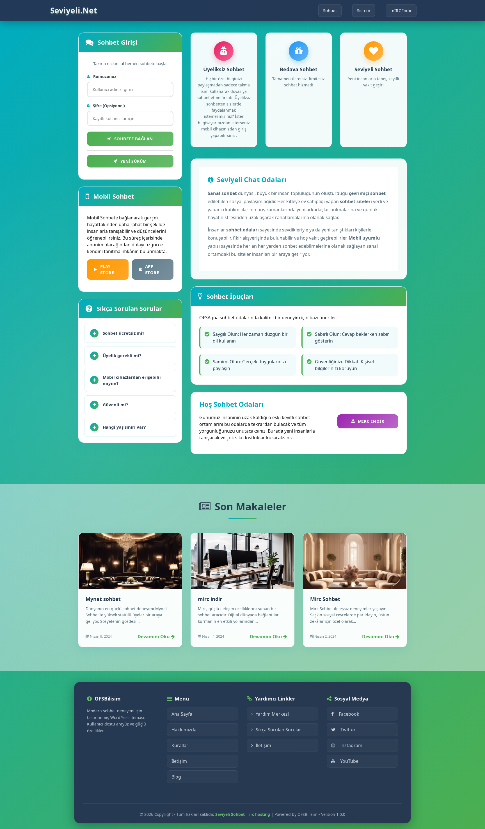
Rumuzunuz (104, 76)
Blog (176, 777)
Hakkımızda (183, 730)
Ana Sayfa (181, 714)
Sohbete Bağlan (133, 138)
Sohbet (330, 10)
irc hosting (259, 814)
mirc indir (210, 599)
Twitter (348, 730)
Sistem (363, 10)
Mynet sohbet (103, 599)
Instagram (351, 745)
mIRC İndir (401, 10)
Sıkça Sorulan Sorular (278, 730)
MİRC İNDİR (371, 421)
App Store (152, 269)
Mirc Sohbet (325, 599)
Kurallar (179, 745)
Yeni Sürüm (133, 161)
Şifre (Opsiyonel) (108, 105)
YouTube (349, 761)
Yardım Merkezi (272, 714)
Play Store (107, 269)
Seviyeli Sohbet (230, 814)
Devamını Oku (154, 636)
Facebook (349, 714)
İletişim (179, 761)
